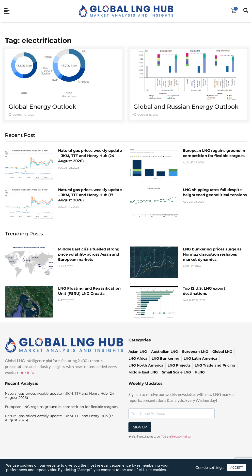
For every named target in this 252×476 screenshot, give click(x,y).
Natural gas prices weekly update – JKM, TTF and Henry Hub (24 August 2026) (90, 155)
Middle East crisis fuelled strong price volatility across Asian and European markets (89, 254)
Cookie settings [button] (209, 467)
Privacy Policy (181, 436)
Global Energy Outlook (42, 106)
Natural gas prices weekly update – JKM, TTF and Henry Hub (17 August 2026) (90, 194)
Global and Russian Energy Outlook (185, 106)
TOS (164, 436)
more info (24, 372)
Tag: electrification (38, 40)
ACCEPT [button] (236, 467)
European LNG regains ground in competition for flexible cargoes (61, 407)
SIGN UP (140, 427)
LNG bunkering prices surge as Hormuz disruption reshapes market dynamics (212, 254)
